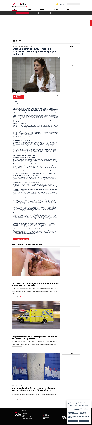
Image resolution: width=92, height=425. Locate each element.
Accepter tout (73, 420)
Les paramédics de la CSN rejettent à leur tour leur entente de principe (34, 337)
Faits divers (66, 13)
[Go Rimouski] (16, 415)
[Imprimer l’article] (57, 96)
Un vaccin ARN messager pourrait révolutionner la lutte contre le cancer (35, 284)
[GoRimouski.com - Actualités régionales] (19, 4)
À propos (24, 412)
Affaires (41, 13)
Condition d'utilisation (27, 418)
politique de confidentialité (78, 416)
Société (73, 13)
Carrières (24, 413)
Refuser (84, 420)
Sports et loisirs (33, 13)
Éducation (54, 13)
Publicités (24, 415)
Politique (47, 13)
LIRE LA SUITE (16, 296)
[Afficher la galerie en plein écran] (58, 58)
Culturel (60, 13)
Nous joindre (25, 410)
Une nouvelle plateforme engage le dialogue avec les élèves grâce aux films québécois (33, 389)
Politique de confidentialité (29, 417)
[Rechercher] (79, 9)
